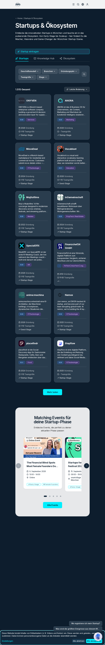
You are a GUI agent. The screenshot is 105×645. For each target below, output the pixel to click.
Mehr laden (52, 392)
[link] (33, 117)
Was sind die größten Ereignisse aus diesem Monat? (79, 629)
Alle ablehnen (78, 641)
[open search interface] (78, 4)
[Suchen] (84, 74)
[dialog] (52, 637)
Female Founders (51, 484)
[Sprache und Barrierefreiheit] (82, 4)
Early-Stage (34, 484)
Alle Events (52, 505)
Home (19, 18)
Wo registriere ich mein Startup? (85, 623)
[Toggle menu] (73, 4)
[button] (86, 465)
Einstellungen (7, 641)
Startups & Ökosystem (33, 18)
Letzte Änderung (77, 89)
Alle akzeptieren (94, 641)
